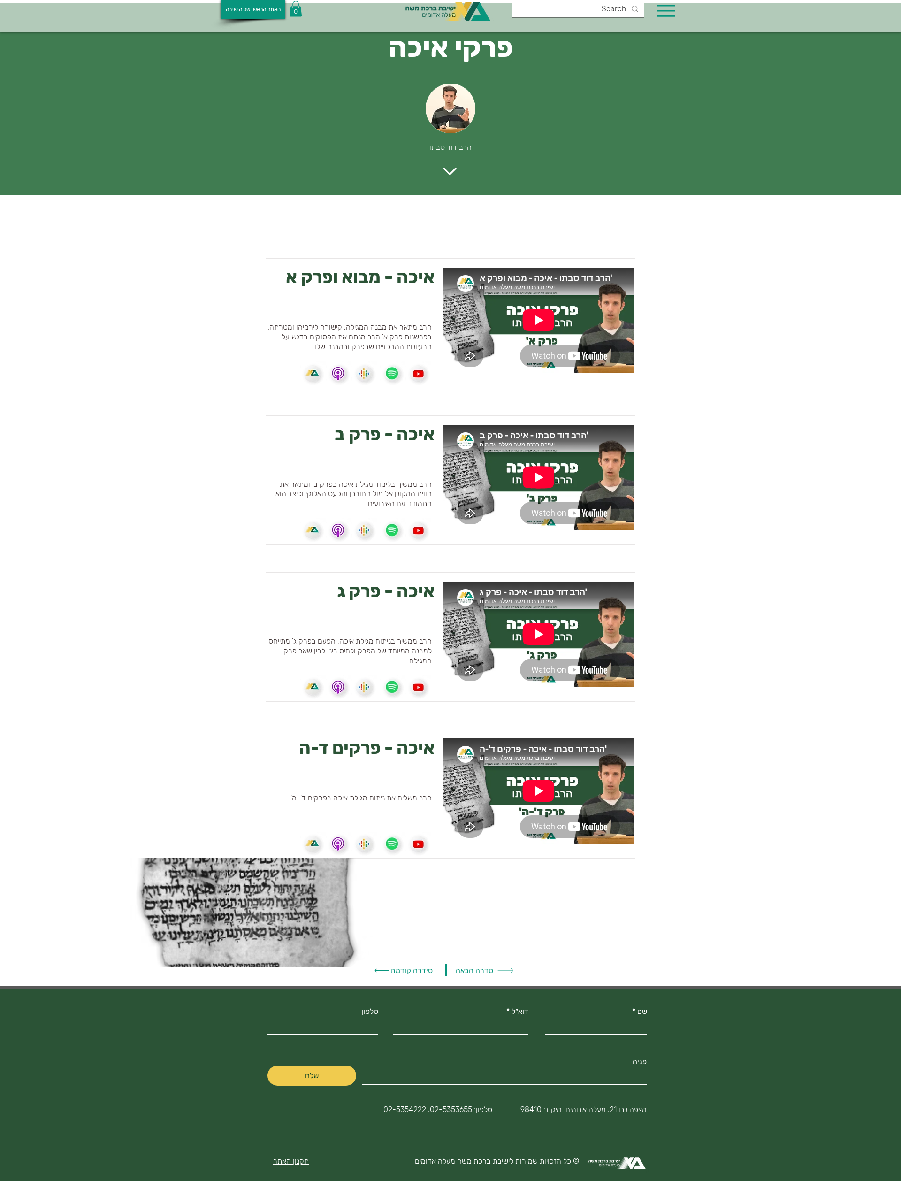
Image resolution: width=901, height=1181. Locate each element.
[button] (295, 8)
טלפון (370, 1011)
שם (642, 1011)
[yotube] (418, 374)
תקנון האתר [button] (291, 1161)
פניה (640, 1062)
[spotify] (313, 374)
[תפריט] (665, 11)
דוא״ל (520, 1011)
